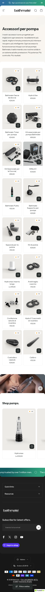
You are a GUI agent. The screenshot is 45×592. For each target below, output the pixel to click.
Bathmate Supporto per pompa (33, 207)
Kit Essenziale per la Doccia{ (12, 170)
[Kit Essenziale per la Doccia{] (12, 154)
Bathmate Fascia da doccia (12, 96)
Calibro (33, 357)
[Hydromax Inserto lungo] (12, 266)
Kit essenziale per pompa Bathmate (33, 133)
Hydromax (19, 453)
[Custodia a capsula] (12, 342)
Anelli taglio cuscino (33, 282)
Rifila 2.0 (32, 169)
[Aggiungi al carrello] (18, 88)
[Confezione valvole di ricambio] (12, 303)
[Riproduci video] (22, 384)
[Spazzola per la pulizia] (12, 230)
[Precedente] (3, 3)
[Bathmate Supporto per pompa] (33, 190)
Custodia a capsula (12, 358)
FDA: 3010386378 (27, 580)
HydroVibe (33, 95)
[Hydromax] (19, 429)
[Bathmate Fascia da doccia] (12, 80)
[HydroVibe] (33, 80)
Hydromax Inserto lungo (12, 282)
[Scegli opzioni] (18, 275)
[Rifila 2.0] (33, 154)
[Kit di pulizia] (33, 230)
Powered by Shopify (25, 581)
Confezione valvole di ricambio (12, 320)
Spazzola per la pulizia (12, 246)
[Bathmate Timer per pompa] (12, 117)
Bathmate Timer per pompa (12, 133)
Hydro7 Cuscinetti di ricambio (33, 319)
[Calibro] (33, 342)
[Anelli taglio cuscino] (33, 266)
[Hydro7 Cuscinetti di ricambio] (33, 303)
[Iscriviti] (38, 527)
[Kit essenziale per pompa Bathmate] (33, 117)
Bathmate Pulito (12, 205)
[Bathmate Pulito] (12, 190)
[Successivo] (41, 3)
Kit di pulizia (33, 245)
